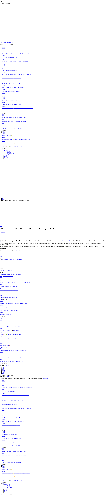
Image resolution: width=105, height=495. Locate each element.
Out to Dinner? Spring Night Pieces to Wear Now (10, 57)
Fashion (3, 47)
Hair (1, 226)
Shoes (8, 154)
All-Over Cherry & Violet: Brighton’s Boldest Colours (11, 104)
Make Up (3, 97)
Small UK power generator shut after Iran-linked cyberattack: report (14, 117)
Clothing (8, 151)
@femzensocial (8, 365)
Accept (43, 378)
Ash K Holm (69, 240)
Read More (46, 378)
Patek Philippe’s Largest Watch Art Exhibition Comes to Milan (13, 66)
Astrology (1, 352)
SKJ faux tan (62, 240)
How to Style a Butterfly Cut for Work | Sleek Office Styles (12, 111)
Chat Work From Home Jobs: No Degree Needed (8, 297)
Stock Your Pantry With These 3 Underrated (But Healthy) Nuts (13, 83)
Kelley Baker (2, 241)
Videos (3, 132)
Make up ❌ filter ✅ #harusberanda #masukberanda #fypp (12, 146)
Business (1, 295)
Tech (3, 114)
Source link (2, 256)
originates (17, 250)
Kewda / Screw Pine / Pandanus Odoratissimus (10, 94)
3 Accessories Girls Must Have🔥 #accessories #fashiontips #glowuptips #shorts (16, 139)
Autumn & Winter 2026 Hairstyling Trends (9, 100)
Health (1, 359)
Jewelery (5, 155)
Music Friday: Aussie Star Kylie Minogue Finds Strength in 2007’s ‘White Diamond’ (17, 74)
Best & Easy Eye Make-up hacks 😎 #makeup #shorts (11, 476)
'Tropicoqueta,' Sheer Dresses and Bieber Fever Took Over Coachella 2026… (15, 61)
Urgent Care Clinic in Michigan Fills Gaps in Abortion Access (13, 383)
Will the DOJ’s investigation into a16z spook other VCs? (12, 128)
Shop (3, 149)
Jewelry (3, 64)
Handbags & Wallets (10, 153)
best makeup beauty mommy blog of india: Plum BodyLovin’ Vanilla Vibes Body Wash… (17, 108)
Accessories (9, 152)
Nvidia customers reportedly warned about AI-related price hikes (13, 458)
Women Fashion (7, 150)
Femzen (3, 131)
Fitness (3, 80)
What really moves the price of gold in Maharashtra (11, 91)
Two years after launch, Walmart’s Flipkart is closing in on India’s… (14, 121)
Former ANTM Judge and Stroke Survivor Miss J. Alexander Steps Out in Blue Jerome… (17, 53)
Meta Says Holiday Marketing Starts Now (9, 70)
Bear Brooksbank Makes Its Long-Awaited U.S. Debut (11, 78)
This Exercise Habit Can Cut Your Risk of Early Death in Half (13, 87)
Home (3, 46)
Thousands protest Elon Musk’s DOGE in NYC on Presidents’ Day (11, 274)
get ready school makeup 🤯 (7, 135)
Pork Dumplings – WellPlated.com (6, 270)
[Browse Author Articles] (2, 263)
